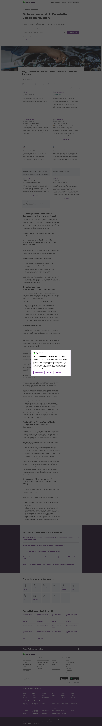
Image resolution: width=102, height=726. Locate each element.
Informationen (48, 365)
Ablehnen (49, 372)
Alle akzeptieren (39, 372)
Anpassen (58, 372)
